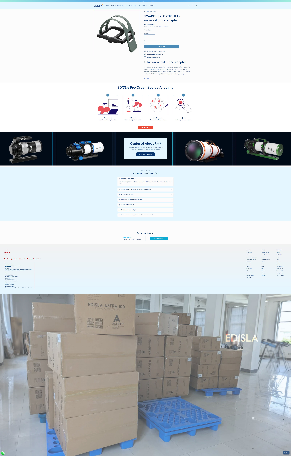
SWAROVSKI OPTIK (266, 259)
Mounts (248, 266)
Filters (248, 270)
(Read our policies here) (164, 26)
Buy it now (162, 46)
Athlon (263, 261)
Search (278, 252)
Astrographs (249, 261)
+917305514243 (8, 264)
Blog (278, 259)
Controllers (249, 268)
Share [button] (147, 78)
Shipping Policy (280, 266)
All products (249, 277)
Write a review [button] (158, 238)
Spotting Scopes (250, 275)
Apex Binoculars (265, 252)
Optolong (264, 275)
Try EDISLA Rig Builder (145, 154)
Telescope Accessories (252, 257)
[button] (113, 5)
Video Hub (279, 261)
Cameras (248, 263)
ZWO (263, 266)
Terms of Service (280, 275)
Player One (264, 270)
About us (279, 263)
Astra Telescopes (265, 254)
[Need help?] (3, 453)
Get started (144, 127)
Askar (263, 263)
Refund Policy (280, 268)
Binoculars (249, 254)
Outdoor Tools (250, 273)
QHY (263, 268)
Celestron (264, 273)
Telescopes (249, 252)
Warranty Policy (280, 270)
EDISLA (263, 257)
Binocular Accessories (252, 259)
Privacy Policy (280, 273)
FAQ (277, 257)
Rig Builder (279, 254)
